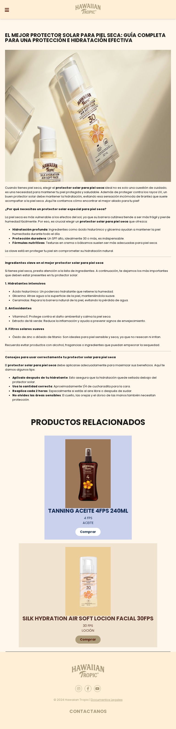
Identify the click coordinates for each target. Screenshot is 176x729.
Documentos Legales (107, 700)
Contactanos (88, 711)
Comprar (88, 531)
